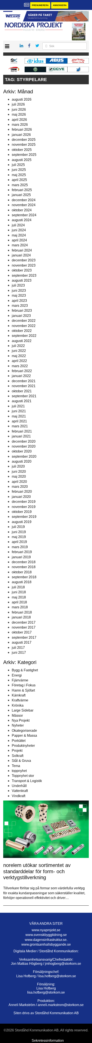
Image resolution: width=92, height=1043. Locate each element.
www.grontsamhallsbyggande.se (46, 944)
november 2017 (24, 627)
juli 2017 (18, 647)
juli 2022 (18, 346)
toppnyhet (19, 771)
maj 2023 (19, 295)
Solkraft (17, 756)
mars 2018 (20, 607)
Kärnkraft (18, 695)
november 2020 (24, 446)
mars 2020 (20, 486)
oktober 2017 (22, 632)
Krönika (18, 705)
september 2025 (24, 154)
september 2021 (24, 396)
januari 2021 (21, 436)
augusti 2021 (21, 401)
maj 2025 (19, 175)
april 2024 (19, 240)
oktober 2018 (22, 572)
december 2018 (24, 562)
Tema (16, 766)
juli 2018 (18, 587)
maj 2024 (19, 235)
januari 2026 (21, 135)
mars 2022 (20, 366)
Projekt (17, 750)
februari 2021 (22, 431)
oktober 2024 (22, 210)
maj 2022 (19, 356)
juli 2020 (18, 466)
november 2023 (24, 265)
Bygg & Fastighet (25, 670)
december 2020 (24, 441)
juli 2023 (18, 285)
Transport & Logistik (27, 781)
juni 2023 (19, 290)
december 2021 (24, 381)
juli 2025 (18, 165)
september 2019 (24, 516)
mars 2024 (20, 245)
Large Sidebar (22, 710)
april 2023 (19, 300)
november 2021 (24, 386)
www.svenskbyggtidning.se (46, 935)
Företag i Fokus (24, 685)
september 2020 (24, 456)
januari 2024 (21, 255)
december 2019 (24, 501)
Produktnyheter (23, 745)
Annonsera (60, 5)
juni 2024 (19, 230)
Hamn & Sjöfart (23, 690)
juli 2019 (18, 527)
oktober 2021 (22, 391)
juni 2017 (19, 652)
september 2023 (24, 275)
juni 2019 (19, 532)
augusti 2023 (21, 280)
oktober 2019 (22, 512)
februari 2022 (22, 371)
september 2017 (24, 637)
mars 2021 (20, 426)
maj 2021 (19, 416)
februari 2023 (22, 310)
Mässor (17, 715)
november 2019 (24, 507)
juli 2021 (18, 406)
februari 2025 (22, 190)
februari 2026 (22, 129)
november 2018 (24, 567)
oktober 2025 (22, 150)
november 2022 (24, 326)
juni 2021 (19, 411)
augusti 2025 (21, 160)
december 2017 (24, 622)
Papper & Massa (24, 735)
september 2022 (24, 335)
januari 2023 (21, 316)
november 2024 (24, 205)
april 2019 (19, 542)
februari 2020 (22, 491)
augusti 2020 (21, 461)
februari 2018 (22, 612)
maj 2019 (19, 537)
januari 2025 (21, 195)
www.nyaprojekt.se (46, 930)
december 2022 (24, 320)
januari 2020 (21, 496)
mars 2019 (20, 547)
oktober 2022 (22, 331)
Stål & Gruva (21, 760)
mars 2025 (20, 185)
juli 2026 (18, 104)
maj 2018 (19, 597)
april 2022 (19, 361)
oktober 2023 (22, 270)
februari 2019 (22, 552)
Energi (17, 675)
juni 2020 (19, 471)
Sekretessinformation (48, 1040)
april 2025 (19, 180)
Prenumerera (40, 5)
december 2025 (24, 139)
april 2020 (19, 481)
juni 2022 (19, 351)
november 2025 (24, 144)
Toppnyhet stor (23, 776)
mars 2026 (20, 124)
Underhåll (19, 786)
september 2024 (24, 215)
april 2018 (19, 602)
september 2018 (24, 577)
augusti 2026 (21, 99)
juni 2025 (19, 170)
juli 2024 (18, 225)
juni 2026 (19, 109)
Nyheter (18, 725)
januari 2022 (21, 376)
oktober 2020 (22, 451)
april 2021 (19, 421)
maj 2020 (19, 476)
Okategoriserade (24, 730)
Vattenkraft (20, 791)
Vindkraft (18, 796)
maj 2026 (19, 114)
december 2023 (24, 260)
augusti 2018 (21, 582)
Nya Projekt (21, 720)
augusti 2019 (21, 522)
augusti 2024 (21, 220)
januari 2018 (21, 617)
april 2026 (19, 119)
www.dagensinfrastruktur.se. (46, 940)
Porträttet (18, 740)
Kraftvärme (20, 700)
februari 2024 (22, 250)
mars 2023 (20, 305)
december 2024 (24, 200)
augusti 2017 (21, 642)
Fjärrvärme (20, 680)
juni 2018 (19, 592)
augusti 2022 (21, 341)
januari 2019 (21, 557)
